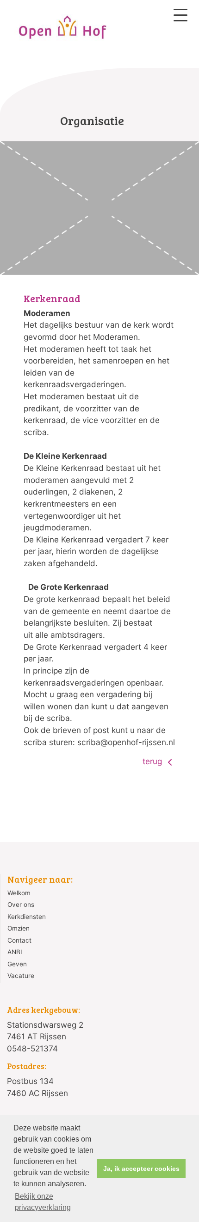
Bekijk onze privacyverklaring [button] (43, 1201)
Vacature (20, 975)
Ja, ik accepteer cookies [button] (141, 1168)
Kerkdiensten (26, 916)
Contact (19, 940)
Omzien (18, 928)
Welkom (19, 893)
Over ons (20, 904)
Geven (17, 964)
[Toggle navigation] (180, 15)
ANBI (14, 952)
